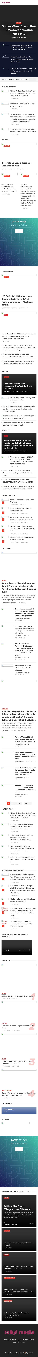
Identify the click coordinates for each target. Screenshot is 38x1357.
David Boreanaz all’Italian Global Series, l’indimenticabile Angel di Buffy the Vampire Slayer (18, 473)
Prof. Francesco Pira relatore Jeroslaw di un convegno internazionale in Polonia (25, 629)
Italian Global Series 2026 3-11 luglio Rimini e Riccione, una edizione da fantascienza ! (18, 362)
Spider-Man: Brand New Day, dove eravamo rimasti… (19, 29)
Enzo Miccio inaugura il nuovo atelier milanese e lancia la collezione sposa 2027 (25, 755)
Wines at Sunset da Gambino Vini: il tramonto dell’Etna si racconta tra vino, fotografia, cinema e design (19, 409)
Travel (25, 1340)
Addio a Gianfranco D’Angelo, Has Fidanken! (22, 501)
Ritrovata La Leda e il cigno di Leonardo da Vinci (16, 164)
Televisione (8, 1301)
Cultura (7, 145)
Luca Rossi (20, 761)
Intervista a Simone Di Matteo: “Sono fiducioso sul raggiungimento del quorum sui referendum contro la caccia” (23, 911)
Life (19, 1340)
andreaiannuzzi (9, 169)
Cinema (18, 22)
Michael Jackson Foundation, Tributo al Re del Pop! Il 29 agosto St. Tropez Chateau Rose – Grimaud (23, 93)
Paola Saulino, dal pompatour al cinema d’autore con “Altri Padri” (21, 519)
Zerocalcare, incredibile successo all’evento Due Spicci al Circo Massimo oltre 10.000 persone (25, 612)
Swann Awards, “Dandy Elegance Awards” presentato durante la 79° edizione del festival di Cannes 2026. (19, 587)
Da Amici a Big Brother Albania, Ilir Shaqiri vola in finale (22, 538)
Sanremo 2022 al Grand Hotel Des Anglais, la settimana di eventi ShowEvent (9, 187)
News (5, 314)
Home (6, 1340)
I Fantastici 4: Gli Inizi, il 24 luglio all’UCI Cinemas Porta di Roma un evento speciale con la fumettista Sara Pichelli (22, 889)
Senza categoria (7, 1090)
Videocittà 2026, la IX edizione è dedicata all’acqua (24, 668)
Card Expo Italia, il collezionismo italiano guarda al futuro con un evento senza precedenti (21, 826)
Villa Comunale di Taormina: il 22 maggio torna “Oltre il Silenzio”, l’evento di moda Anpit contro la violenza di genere (24, 649)
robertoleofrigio (20, 37)
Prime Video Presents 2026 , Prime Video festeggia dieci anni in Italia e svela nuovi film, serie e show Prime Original (19, 347)
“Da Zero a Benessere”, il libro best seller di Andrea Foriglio (22, 900)
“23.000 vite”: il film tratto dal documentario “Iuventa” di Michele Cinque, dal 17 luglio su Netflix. (17, 300)
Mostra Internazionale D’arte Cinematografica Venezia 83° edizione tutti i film (22, 47)
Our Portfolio (19, 1342)
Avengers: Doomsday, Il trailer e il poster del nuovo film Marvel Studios (23, 71)
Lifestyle (5, 708)
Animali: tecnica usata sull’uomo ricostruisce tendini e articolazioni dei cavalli (25, 788)
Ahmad (30, 1353)
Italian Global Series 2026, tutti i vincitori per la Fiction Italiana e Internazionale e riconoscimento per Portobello (18, 336)
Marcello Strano (11, 391)
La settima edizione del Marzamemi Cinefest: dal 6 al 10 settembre (18, 386)
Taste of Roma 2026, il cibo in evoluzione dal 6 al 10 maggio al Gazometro (25, 739)
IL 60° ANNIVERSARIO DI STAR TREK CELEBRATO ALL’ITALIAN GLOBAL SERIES (18, 355)
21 (26, 803)
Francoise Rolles (22, 794)
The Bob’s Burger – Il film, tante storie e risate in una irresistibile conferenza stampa (21, 924)
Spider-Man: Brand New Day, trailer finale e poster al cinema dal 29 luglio (22, 59)
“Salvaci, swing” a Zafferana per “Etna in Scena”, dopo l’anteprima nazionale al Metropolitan (22, 848)
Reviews (13, 1340)
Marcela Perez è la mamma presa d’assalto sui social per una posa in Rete (22, 528)
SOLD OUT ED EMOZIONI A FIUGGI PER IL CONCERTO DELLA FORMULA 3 (23, 859)
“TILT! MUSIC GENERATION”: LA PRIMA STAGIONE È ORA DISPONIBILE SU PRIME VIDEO (21, 837)
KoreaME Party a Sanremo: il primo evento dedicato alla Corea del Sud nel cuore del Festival (25, 771)
